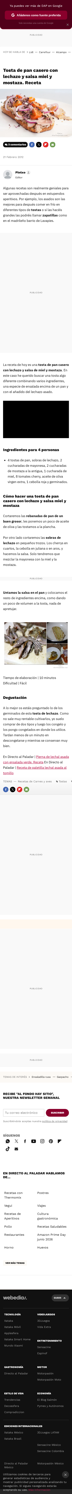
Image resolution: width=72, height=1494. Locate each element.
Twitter (38, 144)
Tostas (63, 781)
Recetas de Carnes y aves (35, 781)
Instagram (42, 1141)
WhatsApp (8, 1141)
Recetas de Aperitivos (12, 1216)
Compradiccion (14, 1412)
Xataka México (13, 1432)
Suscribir (57, 1112)
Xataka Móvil (12, 1326)
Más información (39, 1489)
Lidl (31, 52)
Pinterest (51, 1141)
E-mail (52, 144)
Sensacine (44, 1347)
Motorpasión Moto (49, 1379)
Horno (9, 1247)
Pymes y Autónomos (50, 1405)
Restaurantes (14, 1235)
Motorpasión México (50, 1463)
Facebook (32, 144)
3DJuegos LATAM (48, 1432)
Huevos (42, 1247)
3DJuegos (43, 1320)
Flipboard (45, 144)
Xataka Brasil (12, 1438)
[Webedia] (15, 1300)
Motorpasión (45, 1373)
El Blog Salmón (47, 1399)
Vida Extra (44, 1326)
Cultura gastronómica (47, 1216)
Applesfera (11, 1333)
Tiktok (8, 1148)
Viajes (41, 1205)
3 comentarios (17, 144)
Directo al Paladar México (16, 1465)
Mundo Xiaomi (13, 1345)
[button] (22, 172)
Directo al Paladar (16, 1373)
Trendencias (12, 1399)
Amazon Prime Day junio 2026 (51, 1237)
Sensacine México (49, 1444)
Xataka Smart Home (17, 1339)
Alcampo (61, 52)
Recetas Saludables (51, 1226)
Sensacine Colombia (50, 1451)
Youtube (34, 1141)
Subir (57, 1297)
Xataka (8, 1320)
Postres (43, 1193)
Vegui (8, 1205)
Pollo (8, 1226)
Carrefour (44, 52)
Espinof (42, 1353)
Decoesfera (11, 1405)
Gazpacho (63, 1076)
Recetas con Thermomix (13, 1195)
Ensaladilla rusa (41, 1076)
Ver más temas (15, 1263)
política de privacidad (54, 1121)
